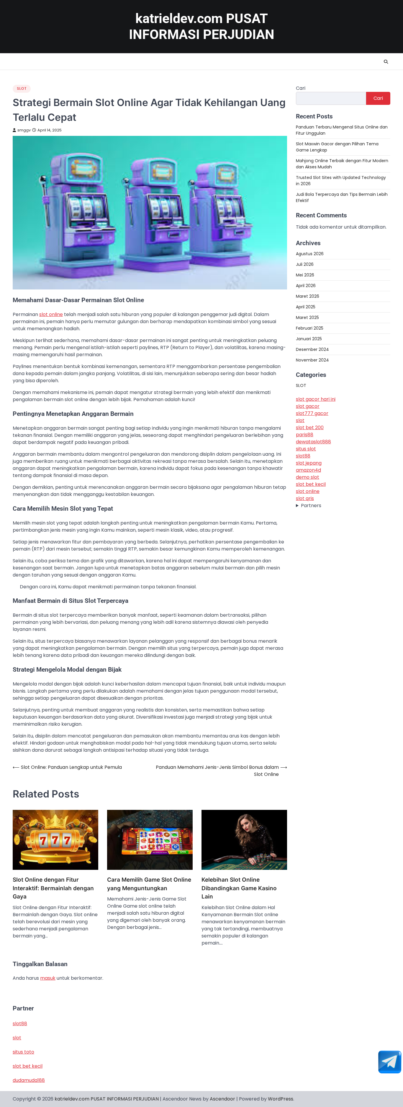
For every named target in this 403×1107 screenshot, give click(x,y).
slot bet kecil (311, 484)
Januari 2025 (309, 339)
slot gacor (308, 406)
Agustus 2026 (310, 254)
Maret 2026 (307, 296)
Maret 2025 (307, 317)
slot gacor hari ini (315, 399)
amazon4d (308, 470)
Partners (311, 505)
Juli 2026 (305, 264)
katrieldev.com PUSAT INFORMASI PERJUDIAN (201, 26)
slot (300, 420)
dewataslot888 (313, 442)
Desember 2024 (312, 349)
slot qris (305, 498)
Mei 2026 (305, 275)
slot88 (303, 456)
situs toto (23, 1052)
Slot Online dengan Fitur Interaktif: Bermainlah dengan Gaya (53, 888)
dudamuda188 (29, 1080)
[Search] (385, 61)
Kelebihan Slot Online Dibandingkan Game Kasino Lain (239, 888)
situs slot (306, 449)
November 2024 (312, 360)
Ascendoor (222, 1098)
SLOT (22, 88)
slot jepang (309, 463)
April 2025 (305, 307)
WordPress (280, 1098)
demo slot (307, 477)
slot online (51, 314)
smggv (24, 130)
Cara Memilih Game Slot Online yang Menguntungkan (149, 884)
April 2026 (306, 286)
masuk (47, 978)
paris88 (304, 435)
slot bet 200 (310, 427)
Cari (300, 88)
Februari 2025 (309, 328)
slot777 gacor (312, 413)
